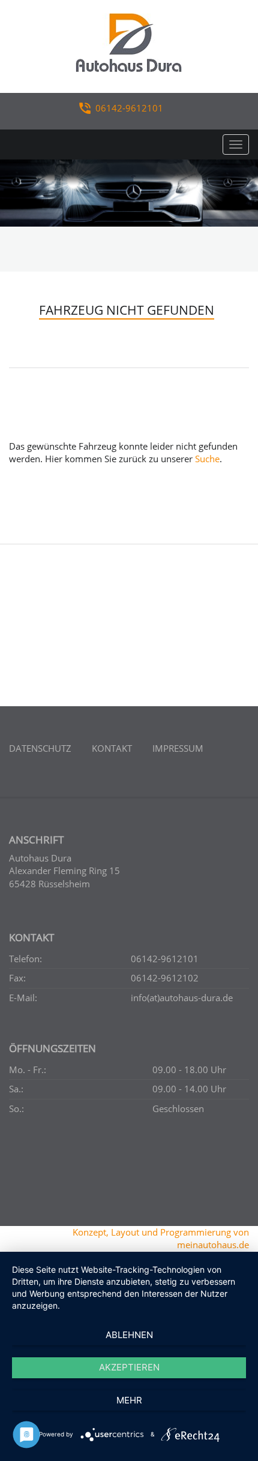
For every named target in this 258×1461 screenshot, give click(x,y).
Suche (207, 459)
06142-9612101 (129, 108)
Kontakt (112, 748)
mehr (129, 1400)
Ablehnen (129, 1334)
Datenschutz (40, 748)
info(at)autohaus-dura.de (182, 998)
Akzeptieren (129, 1367)
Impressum (177, 748)
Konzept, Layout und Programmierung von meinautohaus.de (161, 1238)
